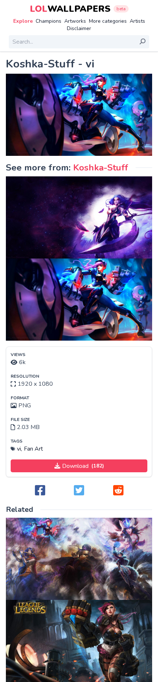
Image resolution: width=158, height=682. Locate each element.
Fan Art (33, 449)
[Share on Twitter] (79, 490)
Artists (137, 21)
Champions (48, 21)
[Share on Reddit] (118, 490)
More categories (108, 21)
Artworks (75, 21)
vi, (19, 449)
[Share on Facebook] (40, 490)
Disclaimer (79, 28)
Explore (23, 21)
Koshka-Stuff (100, 167)
